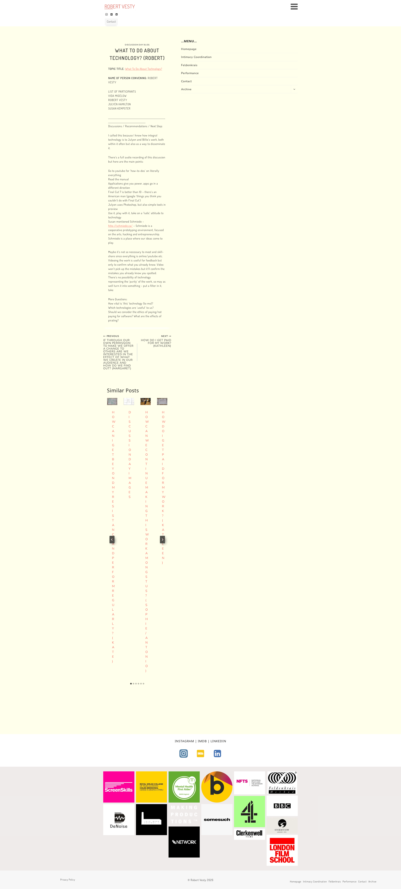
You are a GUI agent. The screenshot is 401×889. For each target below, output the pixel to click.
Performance (190, 73)
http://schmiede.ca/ (120, 225)
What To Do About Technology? (143, 68)
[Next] (162, 539)
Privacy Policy (67, 879)
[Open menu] (296, 7)
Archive (186, 89)
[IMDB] (111, 14)
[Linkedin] (116, 14)
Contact (111, 21)
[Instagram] (106, 14)
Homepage (189, 49)
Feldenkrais (189, 65)
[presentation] (112, 401)
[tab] (131, 683)
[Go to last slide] (112, 539)
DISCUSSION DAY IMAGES (130, 454)
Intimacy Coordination (196, 57)
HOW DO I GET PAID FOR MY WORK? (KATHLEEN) (156, 341)
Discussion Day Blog (137, 44)
